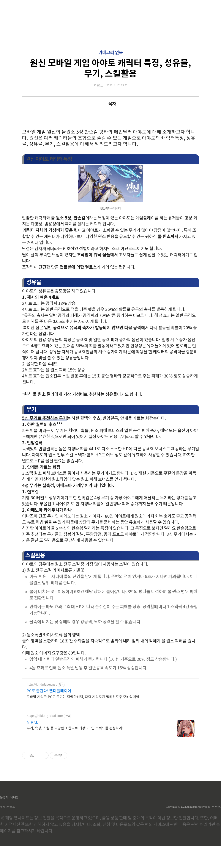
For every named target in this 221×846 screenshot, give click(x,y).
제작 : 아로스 (7, 806)
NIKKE (32, 722)
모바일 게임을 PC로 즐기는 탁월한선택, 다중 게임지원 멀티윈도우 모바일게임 (83, 697)
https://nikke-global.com (45, 716)
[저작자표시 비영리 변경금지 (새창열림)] (73, 755)
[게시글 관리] (43, 755)
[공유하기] (38, 755)
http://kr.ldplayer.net (42, 684)
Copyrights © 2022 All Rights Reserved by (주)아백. (193, 806)
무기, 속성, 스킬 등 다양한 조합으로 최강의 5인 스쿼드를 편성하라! (75, 728)
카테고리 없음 (110, 52)
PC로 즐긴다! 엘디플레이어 (49, 691)
